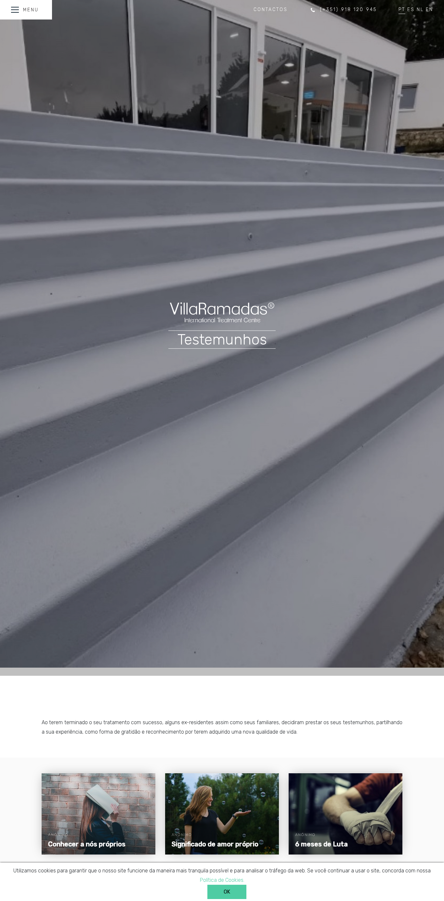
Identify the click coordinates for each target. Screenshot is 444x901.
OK (227, 892)
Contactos (271, 9)
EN (429, 9)
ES (411, 9)
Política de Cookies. (222, 880)
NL (420, 9)
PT (401, 9)
